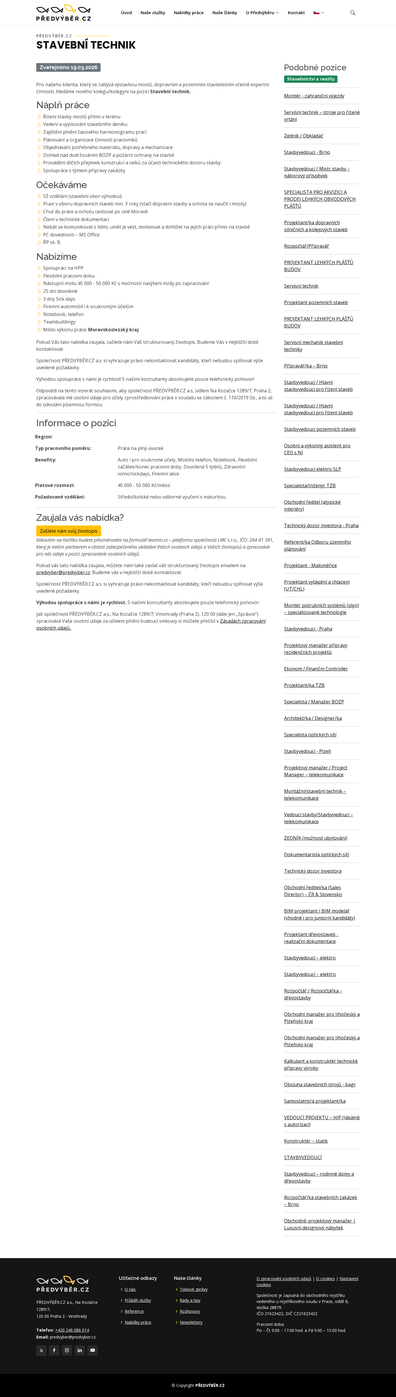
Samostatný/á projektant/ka (315, 1101)
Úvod (126, 12)
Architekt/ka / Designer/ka (313, 718)
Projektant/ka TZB (304, 685)
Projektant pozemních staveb (316, 302)
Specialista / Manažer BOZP (314, 702)
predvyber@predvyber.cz (63, 572)
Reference (134, 1311)
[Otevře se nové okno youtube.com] (92, 1350)
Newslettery (191, 1322)
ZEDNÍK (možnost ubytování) (315, 838)
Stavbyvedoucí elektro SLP (312, 469)
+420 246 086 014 (72, 1330)
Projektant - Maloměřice (310, 565)
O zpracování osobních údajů (284, 1278)
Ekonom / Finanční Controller (316, 669)
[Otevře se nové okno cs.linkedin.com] (80, 1350)
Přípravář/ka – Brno (306, 366)
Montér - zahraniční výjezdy (314, 96)
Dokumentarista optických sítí (316, 854)
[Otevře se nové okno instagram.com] (67, 1350)
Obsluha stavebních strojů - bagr (320, 1084)
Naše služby (153, 12)
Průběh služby (138, 1300)
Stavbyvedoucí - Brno (307, 152)
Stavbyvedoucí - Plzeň (307, 751)
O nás (130, 1289)
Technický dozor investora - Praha (321, 525)
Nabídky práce (189, 12)
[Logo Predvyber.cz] (62, 1283)
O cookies (325, 1278)
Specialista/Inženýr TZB (310, 485)
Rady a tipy (190, 1300)
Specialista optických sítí (310, 734)
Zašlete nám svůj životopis (68, 531)
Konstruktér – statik (306, 1141)
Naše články (224, 12)
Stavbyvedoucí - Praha (308, 629)
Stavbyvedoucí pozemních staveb (320, 429)
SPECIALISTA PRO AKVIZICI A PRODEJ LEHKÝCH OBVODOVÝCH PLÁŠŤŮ (320, 199)
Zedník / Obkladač (303, 136)
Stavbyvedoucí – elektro (310, 958)
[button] (353, 12)
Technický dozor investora (312, 871)
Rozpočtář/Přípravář (306, 246)
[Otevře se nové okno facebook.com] (54, 1350)
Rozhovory (190, 1311)
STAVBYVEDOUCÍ (303, 1157)
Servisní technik (301, 286)
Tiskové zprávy (194, 1289)
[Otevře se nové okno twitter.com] (41, 1350)
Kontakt (296, 12)
